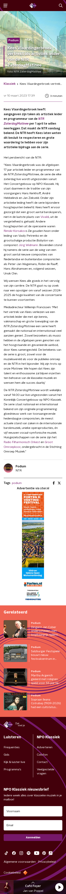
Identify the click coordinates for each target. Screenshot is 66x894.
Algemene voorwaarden (20, 861)
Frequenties (12, 747)
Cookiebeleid (12, 872)
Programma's (12, 769)
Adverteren (44, 747)
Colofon (42, 754)
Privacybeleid (47, 861)
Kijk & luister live (14, 762)
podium (17, 483)
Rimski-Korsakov (15, 230)
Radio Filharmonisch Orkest (22, 442)
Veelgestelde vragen (45, 771)
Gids (6, 754)
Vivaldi (45, 216)
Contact (42, 762)
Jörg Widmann (28, 245)
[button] (59, 887)
